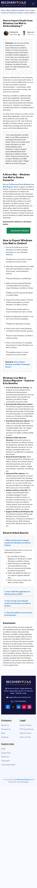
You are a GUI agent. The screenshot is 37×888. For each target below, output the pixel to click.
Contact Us (6, 729)
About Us (5, 725)
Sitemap (4, 737)
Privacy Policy (26, 725)
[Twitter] (13, 707)
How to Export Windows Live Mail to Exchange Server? (17, 364)
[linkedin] (19, 34)
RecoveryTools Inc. (24, 779)
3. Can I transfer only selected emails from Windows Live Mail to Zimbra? (18, 603)
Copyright (5, 760)
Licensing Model (8, 764)
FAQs (3, 748)
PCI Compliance (26, 729)
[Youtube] (24, 707)
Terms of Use (25, 737)
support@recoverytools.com (20, 697)
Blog (3, 733)
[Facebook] (8, 707)
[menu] (33, 4)
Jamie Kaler (13, 34)
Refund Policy (25, 733)
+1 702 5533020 (19, 701)
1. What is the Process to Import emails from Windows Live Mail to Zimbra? (18, 542)
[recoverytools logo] (13, 4)
